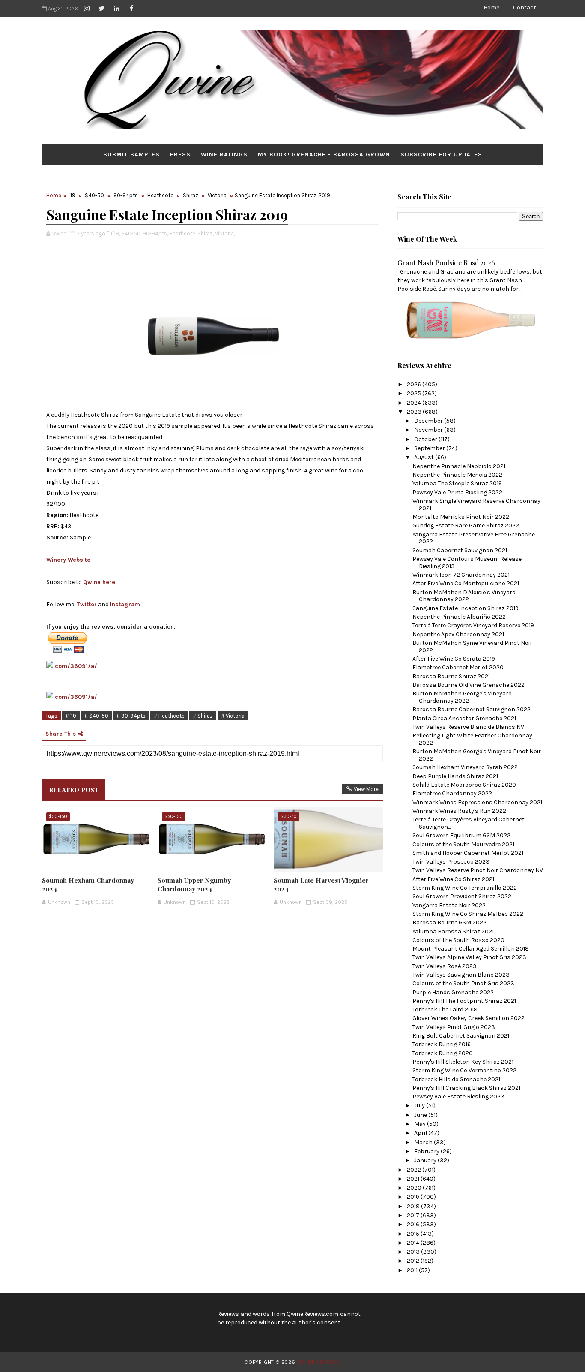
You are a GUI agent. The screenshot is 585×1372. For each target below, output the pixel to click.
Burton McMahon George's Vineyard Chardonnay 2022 (462, 697)
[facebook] (131, 8)
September (430, 448)
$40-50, (131, 233)
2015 (414, 1233)
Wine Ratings (224, 154)
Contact (524, 7)
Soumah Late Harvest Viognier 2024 (321, 884)
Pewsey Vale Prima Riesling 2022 (457, 492)
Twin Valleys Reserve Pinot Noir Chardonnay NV (477, 870)
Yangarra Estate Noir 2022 (449, 905)
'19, (116, 233)
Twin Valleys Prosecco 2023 (450, 861)
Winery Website (68, 559)
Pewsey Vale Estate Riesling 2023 (458, 1096)
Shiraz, (205, 233)
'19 (72, 195)
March (424, 1142)
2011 (413, 1270)
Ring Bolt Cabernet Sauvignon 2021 (460, 1035)
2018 (414, 1206)
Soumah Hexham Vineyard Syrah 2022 (465, 767)
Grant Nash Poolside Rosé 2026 (446, 262)
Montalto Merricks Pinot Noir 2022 (460, 517)
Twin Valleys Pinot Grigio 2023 (453, 1027)
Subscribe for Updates (441, 154)
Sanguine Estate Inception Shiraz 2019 (465, 608)
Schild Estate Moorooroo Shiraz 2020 (464, 784)
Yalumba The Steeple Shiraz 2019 (457, 483)
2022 (414, 1169)
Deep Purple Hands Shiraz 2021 (455, 776)
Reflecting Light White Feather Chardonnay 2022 (472, 739)
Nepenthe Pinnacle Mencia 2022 (457, 474)
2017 (414, 1215)
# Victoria (233, 716)
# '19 (71, 716)
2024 (414, 402)
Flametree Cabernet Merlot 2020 (458, 667)
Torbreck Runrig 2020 (442, 1053)
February (427, 1151)
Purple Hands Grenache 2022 (453, 992)
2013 (414, 1251)
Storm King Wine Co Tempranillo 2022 (464, 887)
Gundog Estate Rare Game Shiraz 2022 (465, 525)
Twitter (87, 604)
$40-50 (94, 195)
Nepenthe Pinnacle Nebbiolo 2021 (458, 466)
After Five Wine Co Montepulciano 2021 (465, 583)
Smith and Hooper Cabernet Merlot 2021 (467, 853)
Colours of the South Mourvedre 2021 (463, 844)
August (424, 457)
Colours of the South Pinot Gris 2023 (463, 983)
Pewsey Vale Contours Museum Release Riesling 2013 (467, 562)
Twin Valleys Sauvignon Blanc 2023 (461, 974)
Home (491, 7)
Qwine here (99, 582)
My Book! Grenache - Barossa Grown (324, 154)
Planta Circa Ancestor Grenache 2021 (464, 718)
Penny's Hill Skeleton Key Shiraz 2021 (462, 1061)
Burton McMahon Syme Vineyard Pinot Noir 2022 (472, 646)
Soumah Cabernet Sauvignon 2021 (459, 550)
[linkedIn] (116, 8)
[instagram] (86, 8)
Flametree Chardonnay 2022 (452, 793)
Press (180, 154)
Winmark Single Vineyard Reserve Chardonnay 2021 (476, 504)
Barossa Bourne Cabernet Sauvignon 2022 (471, 709)
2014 (414, 1242)
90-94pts (125, 195)
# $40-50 (96, 716)
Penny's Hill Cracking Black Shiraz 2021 (466, 1088)
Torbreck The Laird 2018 (445, 1009)
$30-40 (289, 816)
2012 (414, 1260)
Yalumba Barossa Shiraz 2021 (453, 931)
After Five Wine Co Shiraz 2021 (453, 879)
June (421, 1115)
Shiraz (190, 195)
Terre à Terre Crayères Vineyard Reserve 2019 (473, 625)
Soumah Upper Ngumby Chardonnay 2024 (194, 884)
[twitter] (101, 8)
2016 (414, 1224)
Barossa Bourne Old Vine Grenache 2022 (468, 685)
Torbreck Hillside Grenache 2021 (456, 1079)
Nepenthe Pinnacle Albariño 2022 (459, 616)
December (429, 420)
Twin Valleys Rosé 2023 (444, 966)
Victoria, (225, 233)
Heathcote (160, 195)
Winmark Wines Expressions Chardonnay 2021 (477, 802)
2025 (414, 393)
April (421, 1133)
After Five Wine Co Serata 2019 (453, 658)
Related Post (73, 789)
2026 (414, 384)
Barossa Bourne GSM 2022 (449, 922)
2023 (415, 411)
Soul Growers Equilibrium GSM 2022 (461, 835)
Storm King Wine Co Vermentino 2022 (464, 1070)
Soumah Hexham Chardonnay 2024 (88, 884)
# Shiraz (203, 716)
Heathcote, (182, 233)
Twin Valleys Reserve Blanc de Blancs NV (468, 727)
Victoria (217, 195)
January (426, 1160)
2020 (415, 1187)
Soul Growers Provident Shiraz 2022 (461, 896)
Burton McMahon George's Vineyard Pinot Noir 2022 (476, 755)
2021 (414, 1178)
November (429, 429)
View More (366, 789)
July (420, 1105)
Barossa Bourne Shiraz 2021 (451, 676)
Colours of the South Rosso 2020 (458, 940)
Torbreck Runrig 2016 (441, 1044)
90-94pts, (155, 233)
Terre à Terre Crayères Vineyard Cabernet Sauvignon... (468, 823)
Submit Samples (131, 154)
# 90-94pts (131, 716)
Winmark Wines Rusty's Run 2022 (459, 811)
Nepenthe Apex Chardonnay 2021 (458, 634)
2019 (414, 1196)
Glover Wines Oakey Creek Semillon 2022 (468, 1018)
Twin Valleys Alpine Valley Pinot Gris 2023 (469, 957)
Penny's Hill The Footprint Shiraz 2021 (464, 1001)
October (426, 439)
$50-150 (58, 816)
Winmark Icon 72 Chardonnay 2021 (461, 574)
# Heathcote (169, 716)
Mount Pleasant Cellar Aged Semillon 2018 (470, 948)
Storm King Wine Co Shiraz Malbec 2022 (467, 914)
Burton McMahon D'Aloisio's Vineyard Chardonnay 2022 (464, 596)
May (420, 1124)
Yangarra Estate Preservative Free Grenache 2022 (473, 538)
